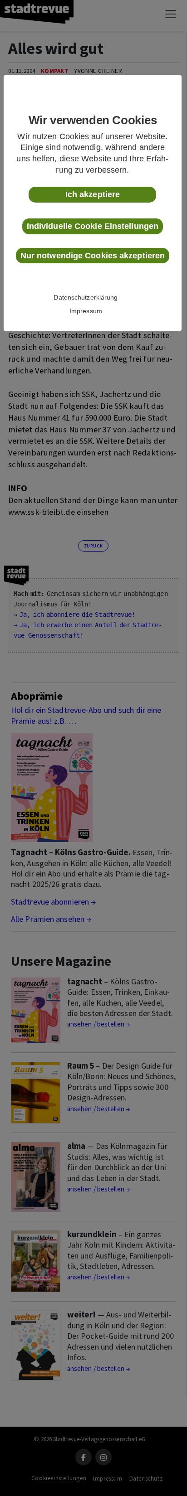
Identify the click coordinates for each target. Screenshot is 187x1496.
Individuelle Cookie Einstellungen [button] (92, 226)
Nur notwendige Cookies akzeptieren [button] (92, 255)
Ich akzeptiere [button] (92, 194)
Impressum (85, 311)
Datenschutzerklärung (86, 297)
